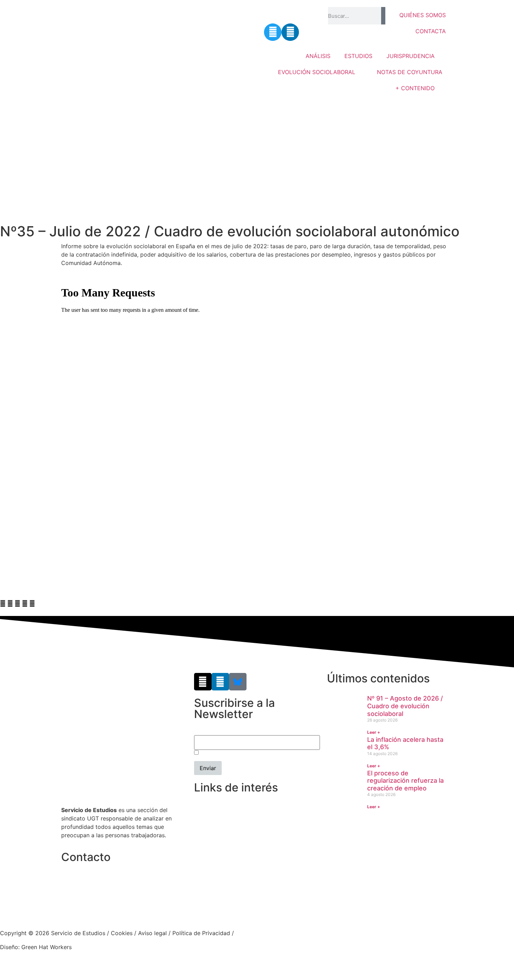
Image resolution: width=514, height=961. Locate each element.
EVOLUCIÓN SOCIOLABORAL (316, 72)
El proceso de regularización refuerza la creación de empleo (405, 780)
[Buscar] (383, 15)
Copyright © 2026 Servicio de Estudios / (55, 933)
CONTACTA (430, 31)
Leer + (373, 732)
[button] (3, 603)
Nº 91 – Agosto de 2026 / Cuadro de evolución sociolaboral (405, 706)
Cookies (122, 933)
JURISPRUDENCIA (410, 55)
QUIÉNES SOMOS (422, 15)
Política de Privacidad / (203, 933)
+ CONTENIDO (415, 88)
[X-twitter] (203, 681)
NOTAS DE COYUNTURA (409, 72)
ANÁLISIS (318, 55)
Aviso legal (152, 933)
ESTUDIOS (358, 55)
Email (201, 731)
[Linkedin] (290, 32)
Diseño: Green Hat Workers (36, 947)
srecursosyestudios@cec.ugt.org (104, 909)
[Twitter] (272, 32)
